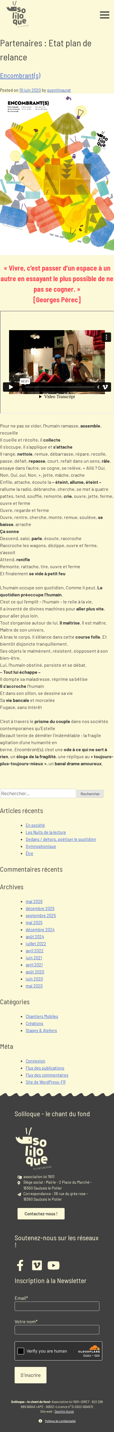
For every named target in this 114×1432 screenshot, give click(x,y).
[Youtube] (53, 1265)
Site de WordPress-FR (45, 1082)
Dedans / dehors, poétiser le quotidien (61, 839)
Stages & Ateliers (41, 1030)
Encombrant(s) (20, 75)
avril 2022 (35, 950)
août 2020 (35, 971)
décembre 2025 (40, 908)
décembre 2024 (40, 929)
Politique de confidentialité (60, 1421)
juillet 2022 (36, 943)
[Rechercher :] (38, 793)
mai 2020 (34, 985)
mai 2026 (34, 901)
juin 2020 (34, 978)
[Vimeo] (36, 1265)
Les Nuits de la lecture (46, 832)
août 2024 (35, 936)
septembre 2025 (41, 915)
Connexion (35, 1060)
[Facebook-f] (20, 1265)
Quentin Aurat (64, 1411)
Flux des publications (45, 1067)
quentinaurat (59, 90)
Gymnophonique (41, 846)
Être (29, 853)
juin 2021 (34, 957)
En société (35, 825)
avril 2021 (34, 964)
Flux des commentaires (47, 1075)
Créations (34, 1023)
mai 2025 (34, 922)
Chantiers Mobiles (42, 1016)
